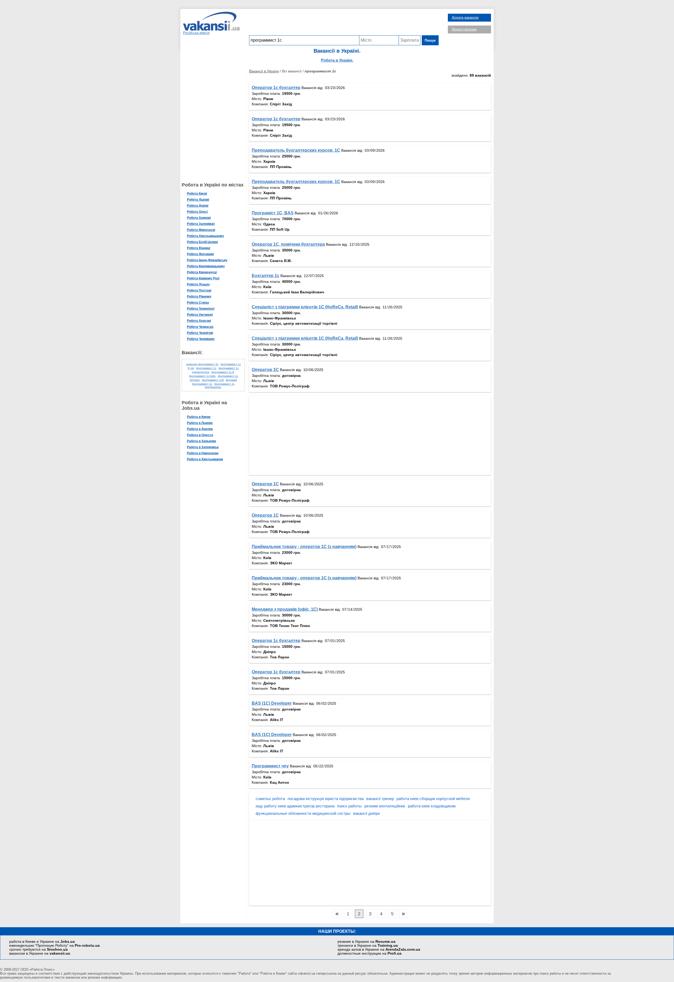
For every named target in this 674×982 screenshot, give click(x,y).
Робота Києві (197, 193)
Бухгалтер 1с (265, 275)
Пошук (430, 40)
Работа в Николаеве (203, 453)
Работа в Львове (200, 423)
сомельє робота (270, 798)
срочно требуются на (38, 949)
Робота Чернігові (200, 333)
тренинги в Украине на (368, 946)
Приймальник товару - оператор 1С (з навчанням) (304, 546)
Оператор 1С (265, 369)
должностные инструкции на (370, 953)
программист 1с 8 (222, 372)
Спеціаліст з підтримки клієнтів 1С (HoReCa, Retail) (305, 307)
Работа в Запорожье (203, 447)
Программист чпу (270, 766)
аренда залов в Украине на (379, 949)
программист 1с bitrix (202, 375)
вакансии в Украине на (39, 953)
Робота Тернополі (200, 308)
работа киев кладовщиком (431, 806)
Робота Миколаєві (201, 230)
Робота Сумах (198, 302)
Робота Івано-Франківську (207, 260)
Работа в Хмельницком (205, 459)
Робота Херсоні (199, 321)
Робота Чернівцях (201, 339)
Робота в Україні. (337, 60)
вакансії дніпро (366, 813)
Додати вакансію (465, 17)
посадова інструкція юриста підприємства (326, 798)
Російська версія (196, 33)
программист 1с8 (213, 379)
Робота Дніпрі (197, 206)
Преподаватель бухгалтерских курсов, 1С (296, 150)
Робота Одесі (197, 212)
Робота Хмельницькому (205, 236)
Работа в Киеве (199, 417)
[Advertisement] (344, 23)
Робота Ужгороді (200, 315)
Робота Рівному (199, 296)
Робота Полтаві (199, 290)
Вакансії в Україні (264, 71)
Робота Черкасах (200, 327)
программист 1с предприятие (220, 385)
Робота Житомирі (200, 254)
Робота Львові (198, 199)
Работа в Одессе (200, 435)
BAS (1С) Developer (272, 703)
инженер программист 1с (202, 364)
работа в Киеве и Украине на (42, 942)
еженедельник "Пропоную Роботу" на (54, 946)
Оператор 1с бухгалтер (276, 87)
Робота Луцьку (198, 284)
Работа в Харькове (201, 441)
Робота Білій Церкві (202, 242)
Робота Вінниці (198, 248)
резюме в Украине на (366, 942)
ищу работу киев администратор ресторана (295, 806)
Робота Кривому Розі (203, 278)
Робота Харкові (199, 218)
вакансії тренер (380, 798)
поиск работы (349, 806)
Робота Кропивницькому (206, 266)
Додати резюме (464, 29)
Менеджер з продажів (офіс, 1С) (285, 609)
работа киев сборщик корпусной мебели (433, 798)
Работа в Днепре (200, 429)
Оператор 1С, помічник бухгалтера (288, 244)
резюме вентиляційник (384, 806)
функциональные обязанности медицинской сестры (303, 813)
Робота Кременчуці (202, 272)
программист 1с (206, 368)
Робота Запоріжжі (201, 224)
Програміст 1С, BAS (273, 213)
